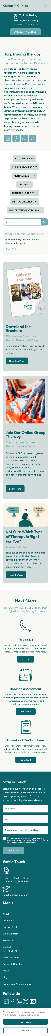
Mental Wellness (23, 201)
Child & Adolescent (24, 167)
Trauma (23, 184)
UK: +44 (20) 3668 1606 (26, 24)
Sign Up (13, 850)
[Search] (44, 222)
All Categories (24, 158)
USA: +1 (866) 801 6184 (25, 20)
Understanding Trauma (24, 210)
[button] (45, 6)
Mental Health (23, 175)
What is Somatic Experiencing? (24, 234)
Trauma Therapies (23, 193)
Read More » (11, 249)
